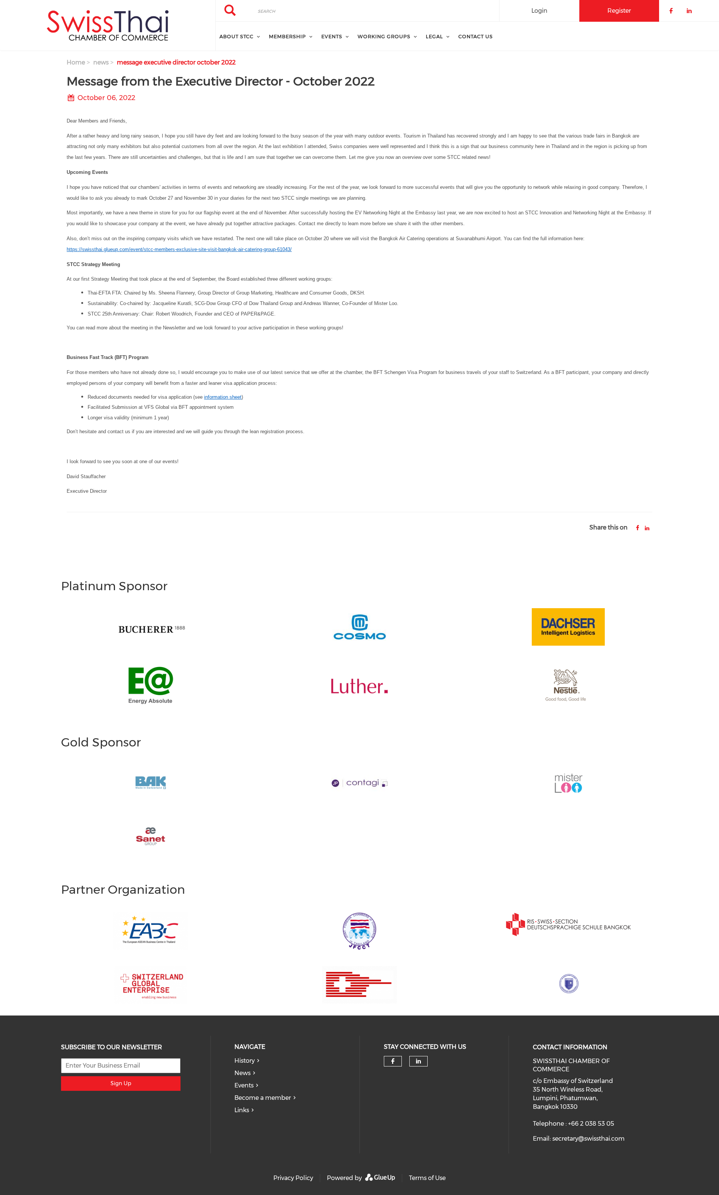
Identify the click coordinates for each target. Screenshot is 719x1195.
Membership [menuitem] (287, 36)
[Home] (108, 25)
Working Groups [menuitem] (384, 36)
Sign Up (120, 1083)
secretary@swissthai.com (588, 1138)
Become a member (262, 1097)
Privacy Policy (293, 1178)
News (242, 1073)
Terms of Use (427, 1178)
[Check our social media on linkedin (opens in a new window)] (418, 1061)
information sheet (223, 397)
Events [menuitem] (331, 36)
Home (76, 62)
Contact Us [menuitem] (475, 36)
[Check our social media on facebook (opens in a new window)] (393, 1061)
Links (241, 1110)
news (101, 62)
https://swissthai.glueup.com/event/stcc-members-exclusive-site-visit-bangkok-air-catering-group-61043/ (179, 249)
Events (244, 1085)
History (244, 1060)
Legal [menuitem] (434, 36)
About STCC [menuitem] (236, 36)
